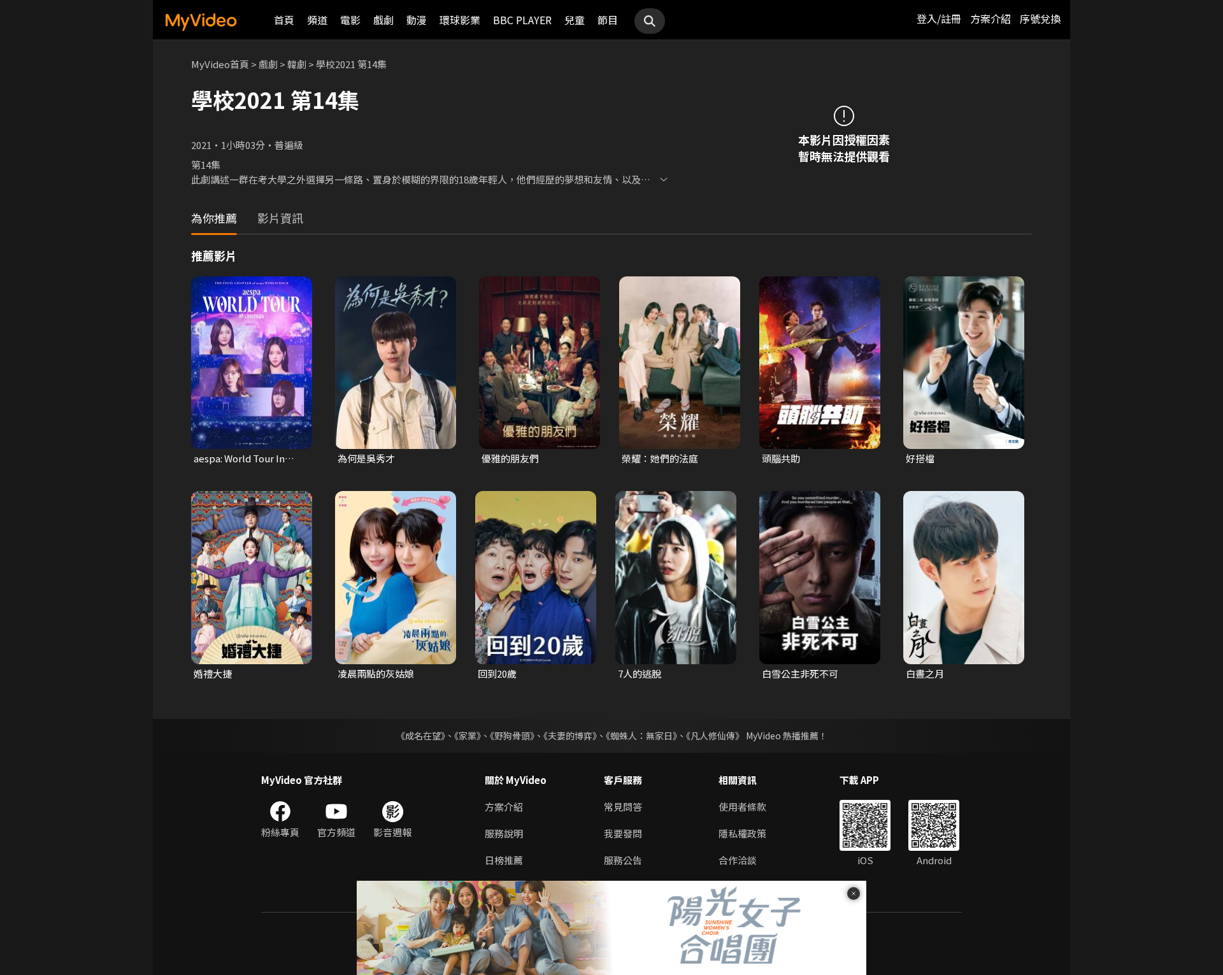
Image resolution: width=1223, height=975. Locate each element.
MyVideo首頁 (220, 64)
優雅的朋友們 (510, 458)
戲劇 (383, 19)
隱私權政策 (742, 833)
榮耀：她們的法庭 (660, 458)
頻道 (317, 19)
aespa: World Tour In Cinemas (239, 459)
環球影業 (460, 19)
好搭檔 (920, 458)
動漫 (416, 19)
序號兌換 (1040, 18)
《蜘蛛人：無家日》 (641, 735)
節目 (607, 19)
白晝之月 (925, 673)
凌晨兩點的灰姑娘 (376, 673)
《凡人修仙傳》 (715, 735)
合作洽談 (738, 860)
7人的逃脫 (639, 673)
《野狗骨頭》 (512, 735)
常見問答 (623, 806)
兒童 (574, 19)
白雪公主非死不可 (800, 673)
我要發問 (623, 833)
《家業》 (467, 735)
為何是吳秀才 (366, 458)
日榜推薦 (504, 860)
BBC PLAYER (522, 19)
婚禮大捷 (213, 673)
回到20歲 (497, 673)
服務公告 (623, 860)
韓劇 (296, 64)
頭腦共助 (781, 458)
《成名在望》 (420, 735)
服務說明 (504, 833)
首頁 (284, 19)
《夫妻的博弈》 (570, 735)
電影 (350, 19)
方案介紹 (990, 18)
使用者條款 (742, 806)
